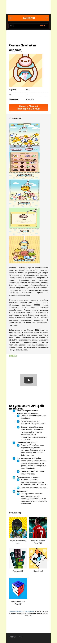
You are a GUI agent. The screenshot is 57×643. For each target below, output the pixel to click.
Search (42, 25)
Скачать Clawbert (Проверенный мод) (28, 107)
